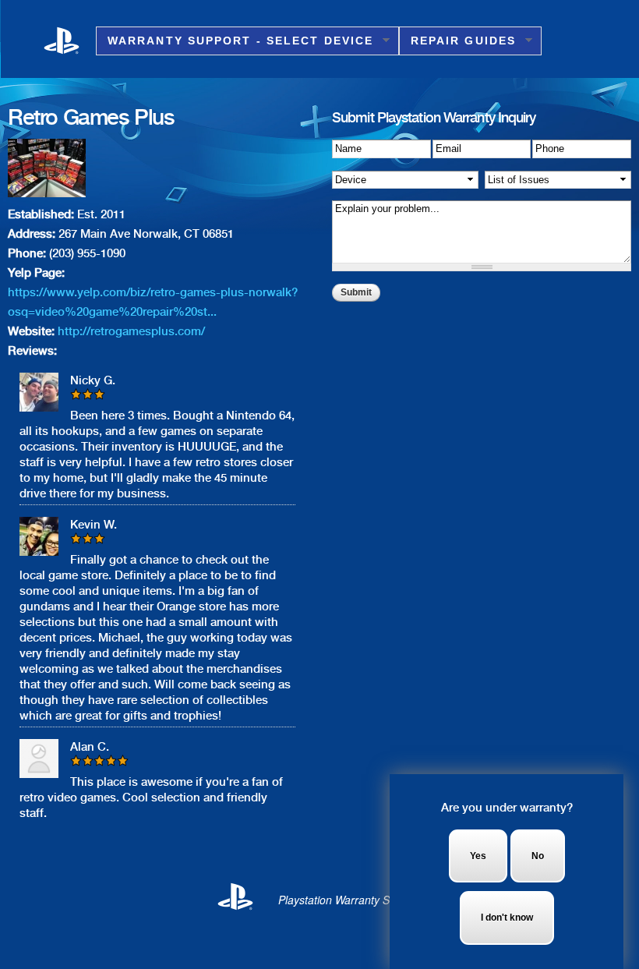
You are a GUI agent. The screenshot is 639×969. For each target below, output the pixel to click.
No (537, 856)
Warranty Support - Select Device (234, 41)
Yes (478, 856)
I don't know (507, 917)
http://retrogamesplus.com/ (131, 331)
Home (70, 39)
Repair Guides (457, 41)
